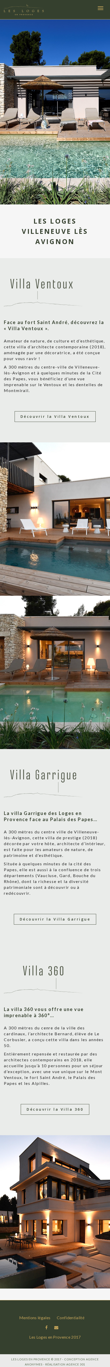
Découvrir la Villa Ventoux (55, 416)
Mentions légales (34, 1317)
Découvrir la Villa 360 (55, 1109)
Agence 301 (75, 1364)
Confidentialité (70, 1317)
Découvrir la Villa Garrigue (55, 919)
